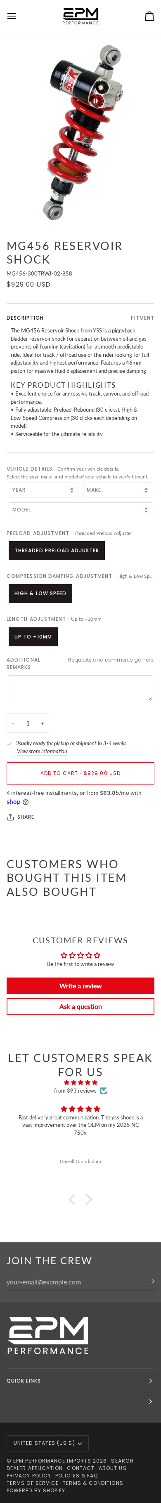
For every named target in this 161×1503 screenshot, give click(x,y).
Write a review (80, 985)
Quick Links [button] (24, 1380)
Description (25, 317)
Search (122, 1460)
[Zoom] (80, 132)
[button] (74, 1199)
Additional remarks (80, 663)
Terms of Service (33, 1483)
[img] (80, 1083)
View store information (42, 751)
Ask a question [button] (80, 1006)
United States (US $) (44, 1442)
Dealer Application (35, 1468)
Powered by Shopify (36, 1490)
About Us (113, 1468)
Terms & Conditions (93, 1483)
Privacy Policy (29, 1475)
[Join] (147, 1280)
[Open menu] (19, 16)
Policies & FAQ (76, 1475)
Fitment (142, 317)
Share (25, 816)
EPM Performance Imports (52, 1460)
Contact (81, 1468)
